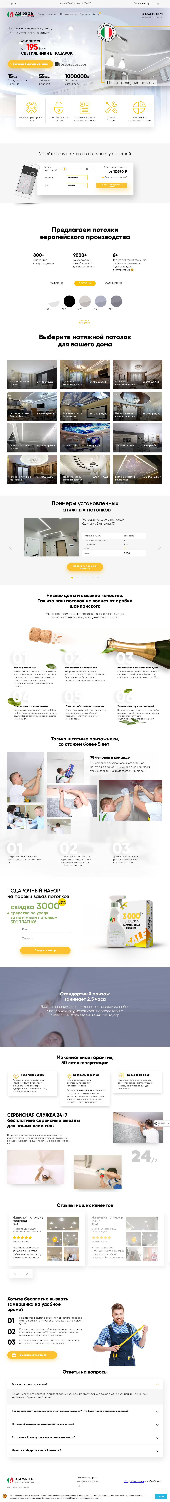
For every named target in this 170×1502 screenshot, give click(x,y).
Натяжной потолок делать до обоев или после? (43, 1424)
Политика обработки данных (161, 1123)
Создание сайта (134, 1481)
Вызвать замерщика (33, 1355)
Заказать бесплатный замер (30, 63)
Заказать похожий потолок (85, 567)
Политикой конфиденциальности (84, 1498)
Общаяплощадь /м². (50, 169)
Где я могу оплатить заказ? (29, 1384)
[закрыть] (168, 1123)
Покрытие (49, 177)
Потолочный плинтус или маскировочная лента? (43, 1437)
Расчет (42, 14)
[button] (10, 547)
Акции (97, 13)
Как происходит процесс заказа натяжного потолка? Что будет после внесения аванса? (70, 1411)
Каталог (53, 14)
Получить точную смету (111, 186)
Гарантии (85, 14)
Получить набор (45, 950)
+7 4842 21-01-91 (152, 14)
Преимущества (68, 14)
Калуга (10, 3)
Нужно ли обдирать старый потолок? (36, 1450)
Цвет (46, 185)
